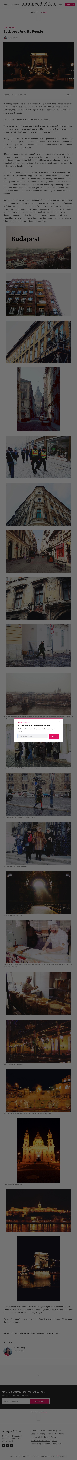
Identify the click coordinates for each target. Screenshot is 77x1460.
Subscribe (54, 737)
